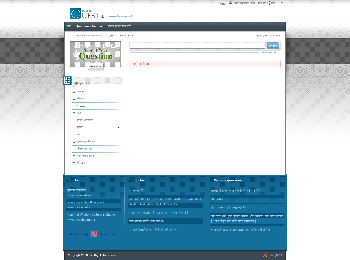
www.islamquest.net (120, 16)
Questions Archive (86, 35)
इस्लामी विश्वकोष (79, 192)
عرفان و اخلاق (108, 35)
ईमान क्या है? (218, 199)
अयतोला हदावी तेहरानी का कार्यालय (86, 205)
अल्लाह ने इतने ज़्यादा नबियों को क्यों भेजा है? (235, 190)
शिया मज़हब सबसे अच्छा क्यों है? (228, 207)
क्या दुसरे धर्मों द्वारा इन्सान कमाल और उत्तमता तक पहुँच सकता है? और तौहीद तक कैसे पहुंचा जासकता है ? (247, 218)
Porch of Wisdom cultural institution (91, 217)
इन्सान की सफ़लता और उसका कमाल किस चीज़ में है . (241, 230)
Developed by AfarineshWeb (94, 234)
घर (71, 35)
